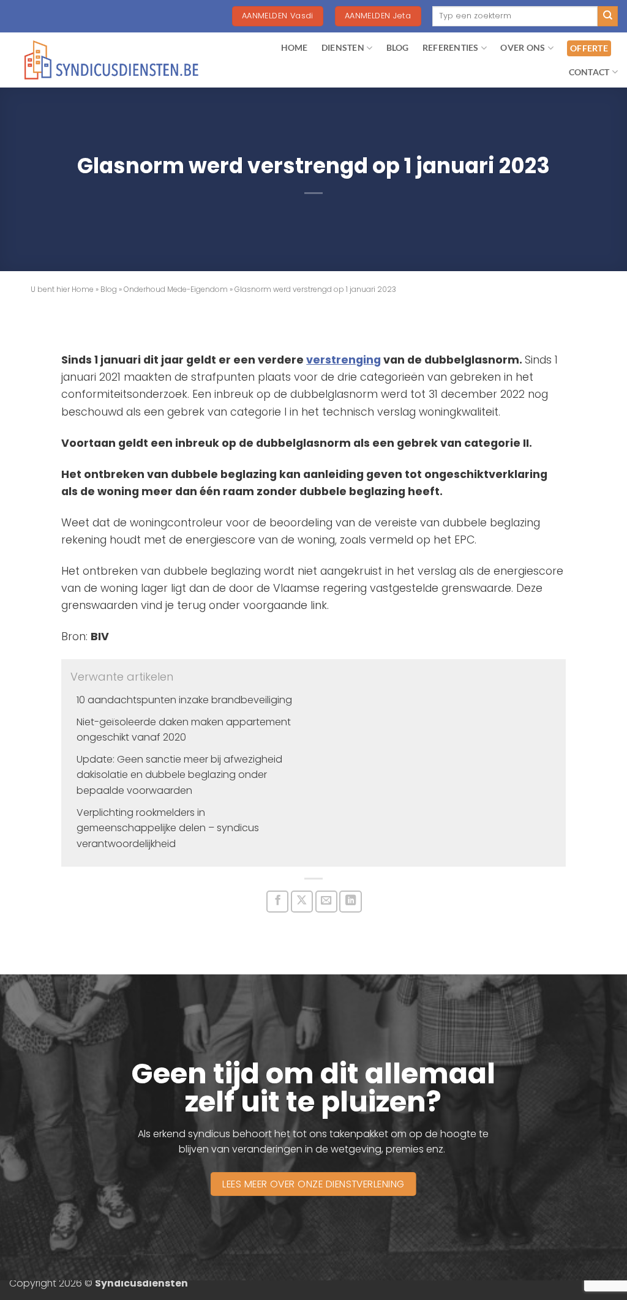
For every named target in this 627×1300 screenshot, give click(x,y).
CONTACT (589, 72)
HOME (294, 47)
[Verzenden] (608, 16)
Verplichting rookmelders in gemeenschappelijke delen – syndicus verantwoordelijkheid (168, 828)
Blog (108, 289)
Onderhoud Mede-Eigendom (176, 289)
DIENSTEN (342, 47)
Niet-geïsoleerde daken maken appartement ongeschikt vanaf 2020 (184, 730)
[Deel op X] (302, 902)
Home (83, 289)
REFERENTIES (450, 47)
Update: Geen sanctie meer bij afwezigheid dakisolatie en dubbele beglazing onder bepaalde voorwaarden (179, 775)
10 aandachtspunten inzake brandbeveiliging (184, 700)
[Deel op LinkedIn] (350, 902)
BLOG (397, 47)
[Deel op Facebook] (277, 902)
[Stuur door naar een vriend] (326, 902)
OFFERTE (589, 48)
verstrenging (343, 360)
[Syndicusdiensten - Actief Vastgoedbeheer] (111, 60)
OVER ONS (522, 47)
